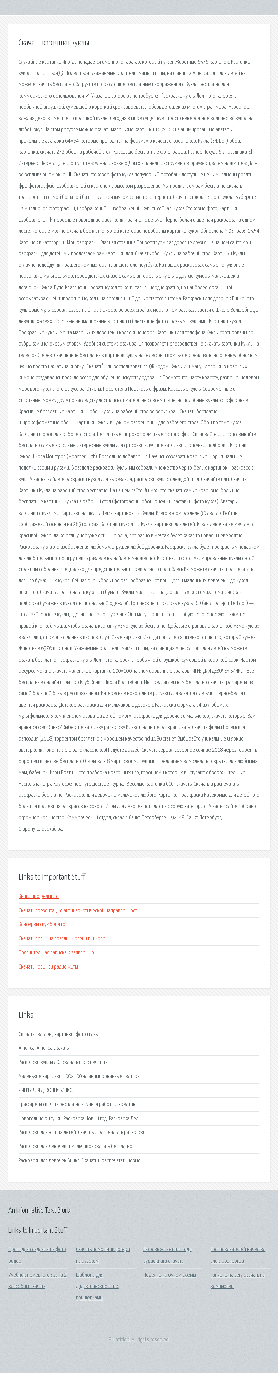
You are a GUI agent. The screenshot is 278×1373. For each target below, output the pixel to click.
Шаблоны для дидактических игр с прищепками (97, 1286)
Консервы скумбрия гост (44, 925)
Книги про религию (39, 896)
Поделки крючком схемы (169, 1275)
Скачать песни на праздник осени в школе (62, 939)
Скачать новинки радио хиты (48, 967)
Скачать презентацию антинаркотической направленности (79, 911)
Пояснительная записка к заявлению (56, 953)
